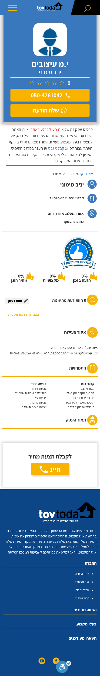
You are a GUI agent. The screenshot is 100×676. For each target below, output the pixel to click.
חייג (55, 469)
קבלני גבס (56, 148)
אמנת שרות (82, 590)
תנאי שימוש (82, 598)
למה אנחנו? (82, 574)
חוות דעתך (14, 301)
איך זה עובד (82, 582)
